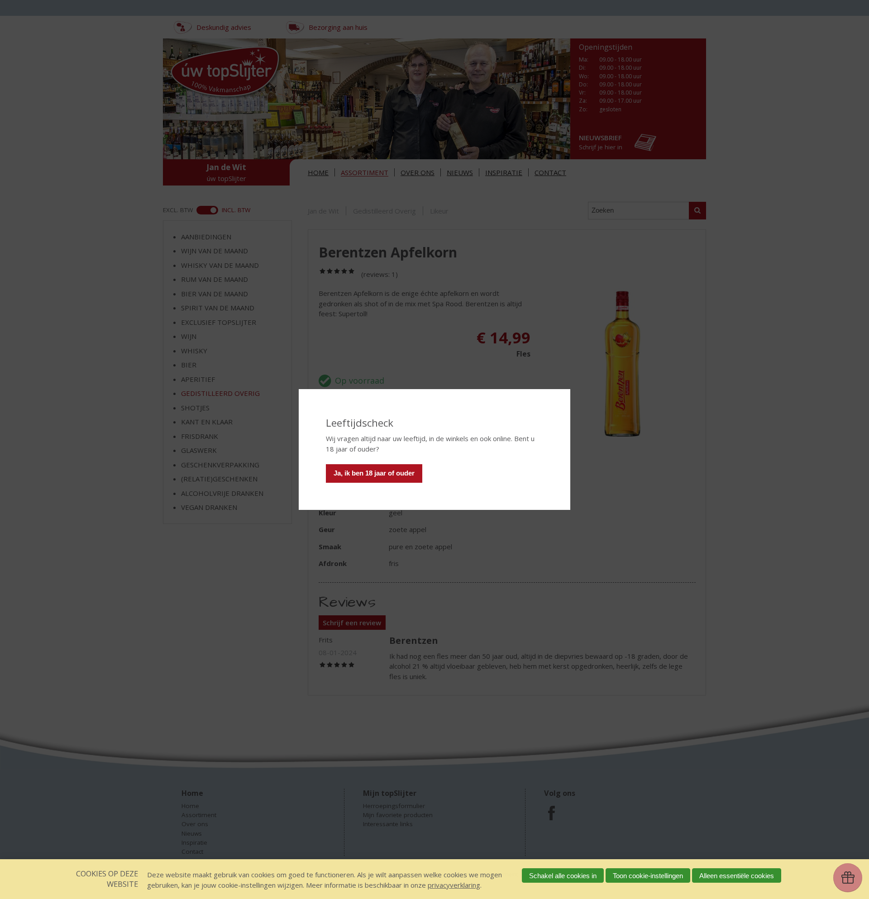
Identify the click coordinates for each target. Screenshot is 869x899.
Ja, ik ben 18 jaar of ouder (374, 473)
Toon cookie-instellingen (648, 876)
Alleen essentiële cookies (736, 876)
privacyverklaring (454, 884)
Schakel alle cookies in (563, 876)
